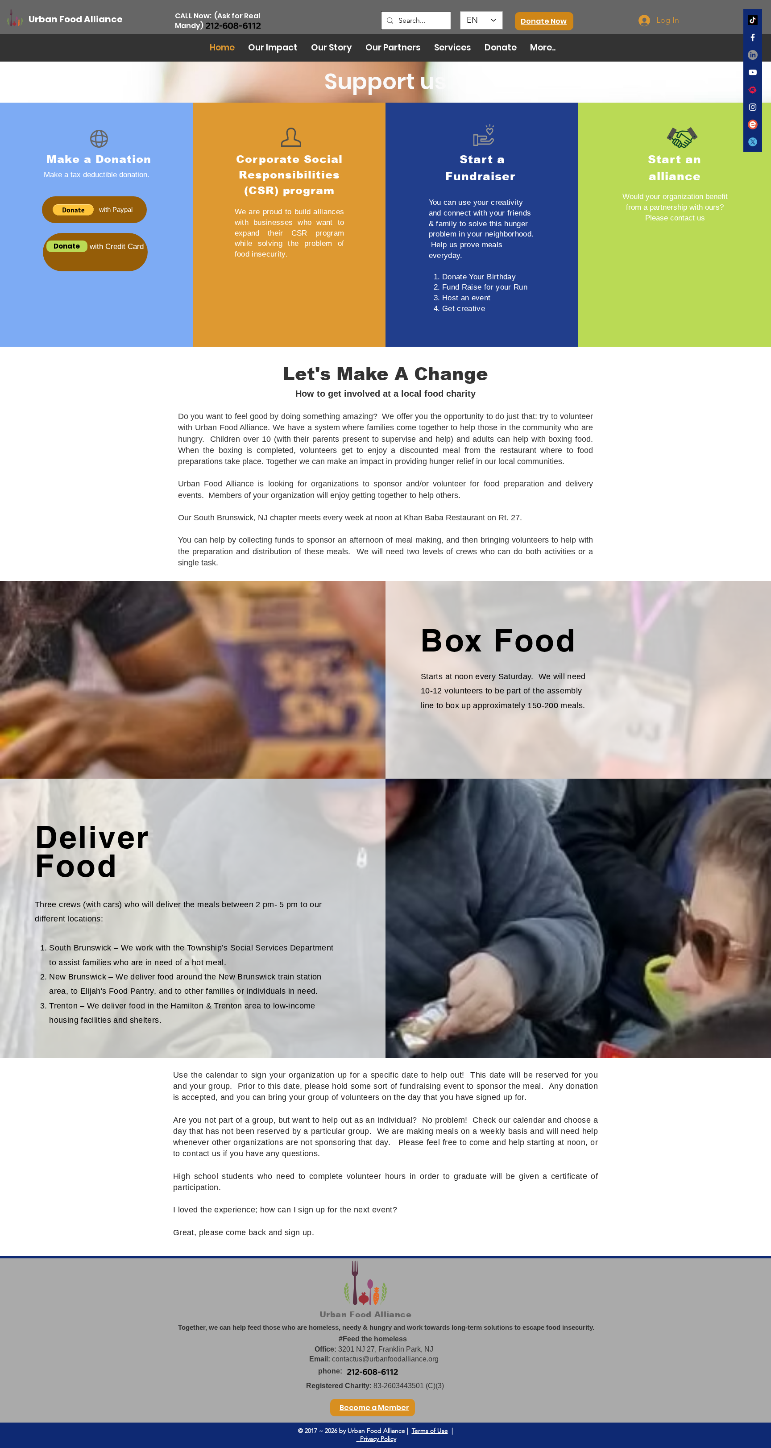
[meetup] (753, 90)
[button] (73, 210)
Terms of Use (430, 1431)
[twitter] (753, 142)
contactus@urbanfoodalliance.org (385, 1359)
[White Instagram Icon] (753, 107)
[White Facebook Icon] (753, 37)
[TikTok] (753, 20)
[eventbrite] (753, 124)
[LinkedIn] (753, 55)
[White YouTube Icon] (753, 72)
